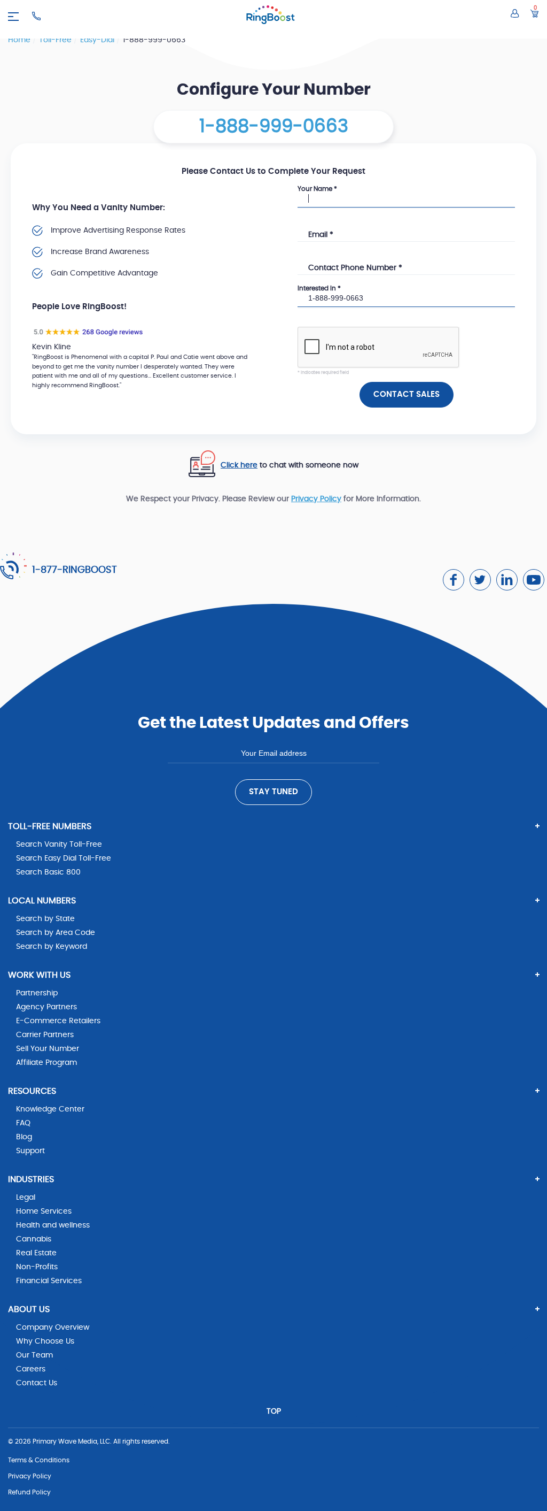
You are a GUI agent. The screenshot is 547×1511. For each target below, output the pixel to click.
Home (20, 40)
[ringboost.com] (270, 16)
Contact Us (36, 1383)
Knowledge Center (50, 1109)
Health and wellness (53, 1225)
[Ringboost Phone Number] (36, 16)
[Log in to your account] (515, 13)
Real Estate (36, 1253)
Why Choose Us (45, 1341)
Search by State (45, 919)
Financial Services (49, 1281)
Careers (30, 1369)
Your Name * (317, 189)
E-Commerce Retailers (58, 1021)
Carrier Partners (45, 1035)
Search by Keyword (51, 946)
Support (30, 1151)
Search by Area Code (55, 933)
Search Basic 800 (48, 872)
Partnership (37, 993)
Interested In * (319, 288)
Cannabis (33, 1239)
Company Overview (52, 1327)
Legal (25, 1197)
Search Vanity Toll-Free (59, 844)
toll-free (56, 40)
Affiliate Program (46, 1063)
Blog (24, 1137)
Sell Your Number (47, 1049)
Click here (239, 465)
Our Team (34, 1355)
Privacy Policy (316, 499)
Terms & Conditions (38, 1460)
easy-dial (98, 40)
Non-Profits (37, 1267)
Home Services (44, 1211)
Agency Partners (46, 1007)
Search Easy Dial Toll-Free (63, 858)
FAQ (23, 1123)
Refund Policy (29, 1492)
